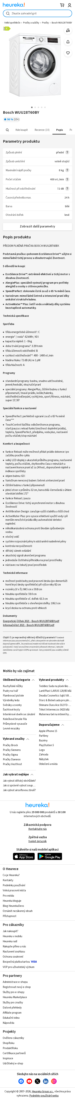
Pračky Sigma (10, 755)
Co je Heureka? (11, 875)
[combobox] (37, 13)
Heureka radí (10, 941)
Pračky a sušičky (31, 22)
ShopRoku (8, 1043)
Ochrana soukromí (13, 957)
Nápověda (8, 1023)
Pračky (45, 22)
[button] (21, 130)
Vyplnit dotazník (37, 841)
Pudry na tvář (10, 691)
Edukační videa (11, 1018)
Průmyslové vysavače (15, 724)
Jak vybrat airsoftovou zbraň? (19, 790)
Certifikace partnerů (14, 1053)
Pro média (8, 896)
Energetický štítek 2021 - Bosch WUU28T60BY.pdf (31, 621)
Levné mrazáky (11, 728)
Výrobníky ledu (11, 700)
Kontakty (8, 880)
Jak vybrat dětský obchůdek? (19, 781)
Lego (42, 750)
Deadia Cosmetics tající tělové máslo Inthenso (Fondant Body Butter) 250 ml (55, 696)
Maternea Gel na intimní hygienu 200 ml (55, 714)
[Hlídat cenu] (68, 42)
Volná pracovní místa (14, 890)
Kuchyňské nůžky (13, 686)
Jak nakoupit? (10, 931)
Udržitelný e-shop (13, 1063)
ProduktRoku (10, 1048)
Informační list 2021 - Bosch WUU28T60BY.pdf (28, 625)
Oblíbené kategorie (16, 680)
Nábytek (44, 759)
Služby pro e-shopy (13, 992)
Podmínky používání (14, 885)
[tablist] (37, 130)
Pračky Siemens (12, 750)
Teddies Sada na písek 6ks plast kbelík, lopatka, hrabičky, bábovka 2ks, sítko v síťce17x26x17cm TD (55, 686)
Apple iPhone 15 (48, 731)
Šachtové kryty (11, 710)
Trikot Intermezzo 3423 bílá (54, 710)
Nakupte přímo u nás (14, 946)
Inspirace (8, 1058)
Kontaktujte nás (37, 829)
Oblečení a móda (48, 764)
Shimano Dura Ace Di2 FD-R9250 (55, 705)
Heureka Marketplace (15, 997)
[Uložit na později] (68, 53)
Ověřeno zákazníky (13, 1038)
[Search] (7, 130)
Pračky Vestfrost (12, 764)
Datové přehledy (12, 1008)
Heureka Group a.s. (42, 1091)
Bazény (43, 740)
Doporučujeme (49, 725)
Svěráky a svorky (12, 705)
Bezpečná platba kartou (16, 962)
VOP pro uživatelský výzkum (18, 967)
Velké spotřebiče (12, 22)
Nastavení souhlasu (14, 952)
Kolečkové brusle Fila (15, 719)
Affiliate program (12, 1013)
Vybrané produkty (51, 680)
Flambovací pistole (13, 696)
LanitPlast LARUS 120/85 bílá (55, 691)
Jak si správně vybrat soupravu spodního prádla (19, 785)
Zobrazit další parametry (37, 226)
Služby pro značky (13, 1002)
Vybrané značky (14, 739)
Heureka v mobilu (12, 936)
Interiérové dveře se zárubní (19, 714)
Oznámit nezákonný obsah (18, 911)
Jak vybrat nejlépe (16, 774)
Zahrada (43, 755)
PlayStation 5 (46, 745)
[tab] (21, 130)
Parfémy (43, 736)
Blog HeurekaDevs (13, 906)
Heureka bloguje (12, 901)
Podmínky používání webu (44, 1096)
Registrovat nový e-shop (17, 987)
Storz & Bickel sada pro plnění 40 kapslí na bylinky (55, 700)
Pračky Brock (10, 745)
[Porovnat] (68, 30)
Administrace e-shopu (15, 982)
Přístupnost (9, 916)
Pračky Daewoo (12, 759)
